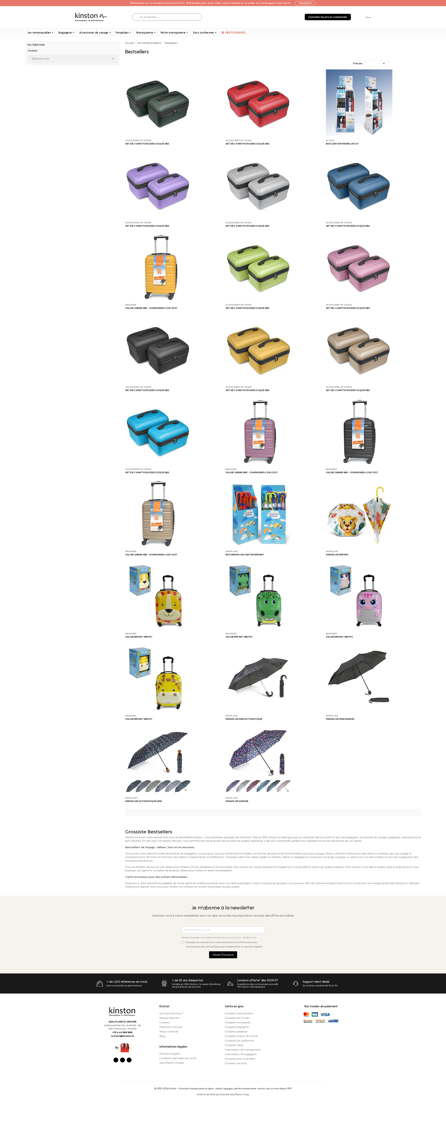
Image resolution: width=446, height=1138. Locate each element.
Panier (368, 17)
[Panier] (362, 16)
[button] (305, 3)
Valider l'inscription (223, 954)
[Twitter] (122, 1060)
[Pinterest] (129, 1060)
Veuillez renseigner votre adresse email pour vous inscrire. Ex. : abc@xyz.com (219, 937)
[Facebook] (115, 1060)
